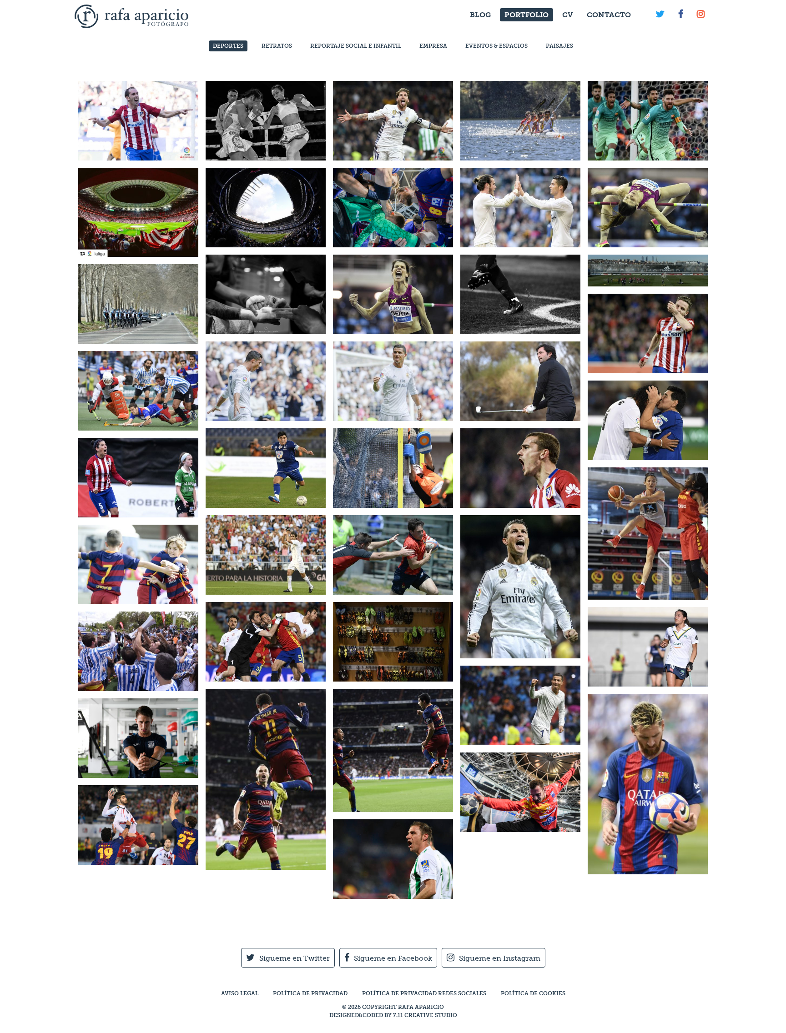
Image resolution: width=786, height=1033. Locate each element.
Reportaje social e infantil (355, 46)
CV (567, 14)
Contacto (609, 14)
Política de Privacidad (310, 993)
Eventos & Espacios (496, 46)
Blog (480, 14)
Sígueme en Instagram (499, 958)
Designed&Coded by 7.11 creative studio (393, 1015)
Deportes (228, 46)
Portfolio (526, 14)
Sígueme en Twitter (294, 958)
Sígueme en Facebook (393, 958)
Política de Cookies (533, 993)
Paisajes (559, 46)
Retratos (277, 46)
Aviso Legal (239, 993)
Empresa (433, 46)
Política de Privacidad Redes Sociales (424, 993)
